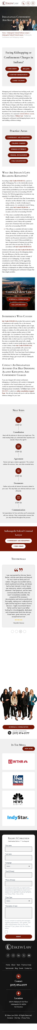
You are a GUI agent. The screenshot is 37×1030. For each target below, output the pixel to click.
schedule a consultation (18, 299)
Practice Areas (26, 965)
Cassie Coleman (18, 81)
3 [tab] (20, 631)
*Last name (8, 854)
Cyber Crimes (18, 546)
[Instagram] (13, 955)
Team (18, 965)
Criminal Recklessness (18, 155)
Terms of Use (19, 894)
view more (29, 749)
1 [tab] (12, 631)
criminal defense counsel (27, 114)
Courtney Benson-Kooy (18, 75)
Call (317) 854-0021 (18, 305)
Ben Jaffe (26, 69)
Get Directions (18, 1007)
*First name (8, 845)
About (13, 965)
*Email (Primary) (9, 871)
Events (21, 968)
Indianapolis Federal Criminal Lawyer (12, 35)
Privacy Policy (11, 894)
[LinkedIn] (18, 955)
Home (4, 33)
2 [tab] (16, 631)
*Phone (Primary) (10, 880)
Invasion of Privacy (18, 149)
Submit (18, 937)
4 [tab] (24, 631)
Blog (16, 968)
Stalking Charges (18, 143)
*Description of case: (11, 906)
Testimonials (10, 968)
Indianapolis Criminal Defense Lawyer (18, 33)
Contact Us (28, 968)
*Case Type (8, 897)
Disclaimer (10, 1018)
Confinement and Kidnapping (18, 137)
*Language (8, 863)
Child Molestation (18, 161)
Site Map (17, 1018)
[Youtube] (29, 955)
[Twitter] (24, 955)
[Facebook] (8, 955)
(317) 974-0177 (21, 733)
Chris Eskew (12, 69)
